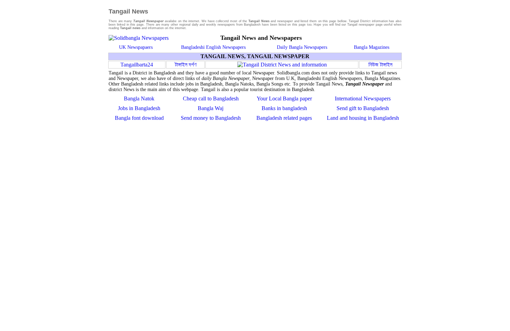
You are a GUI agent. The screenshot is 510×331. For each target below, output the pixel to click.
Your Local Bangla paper (284, 98)
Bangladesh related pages (284, 118)
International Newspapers (363, 98)
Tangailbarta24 (136, 65)
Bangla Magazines (371, 47)
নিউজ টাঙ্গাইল (380, 65)
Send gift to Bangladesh (363, 108)
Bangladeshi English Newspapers (213, 47)
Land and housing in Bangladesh (363, 118)
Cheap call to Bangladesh (211, 98)
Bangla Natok (139, 98)
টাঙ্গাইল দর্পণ (185, 65)
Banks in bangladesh (284, 108)
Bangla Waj (210, 108)
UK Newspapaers (136, 47)
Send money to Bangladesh (211, 118)
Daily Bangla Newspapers (302, 47)
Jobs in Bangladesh (139, 108)
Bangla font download (139, 118)
